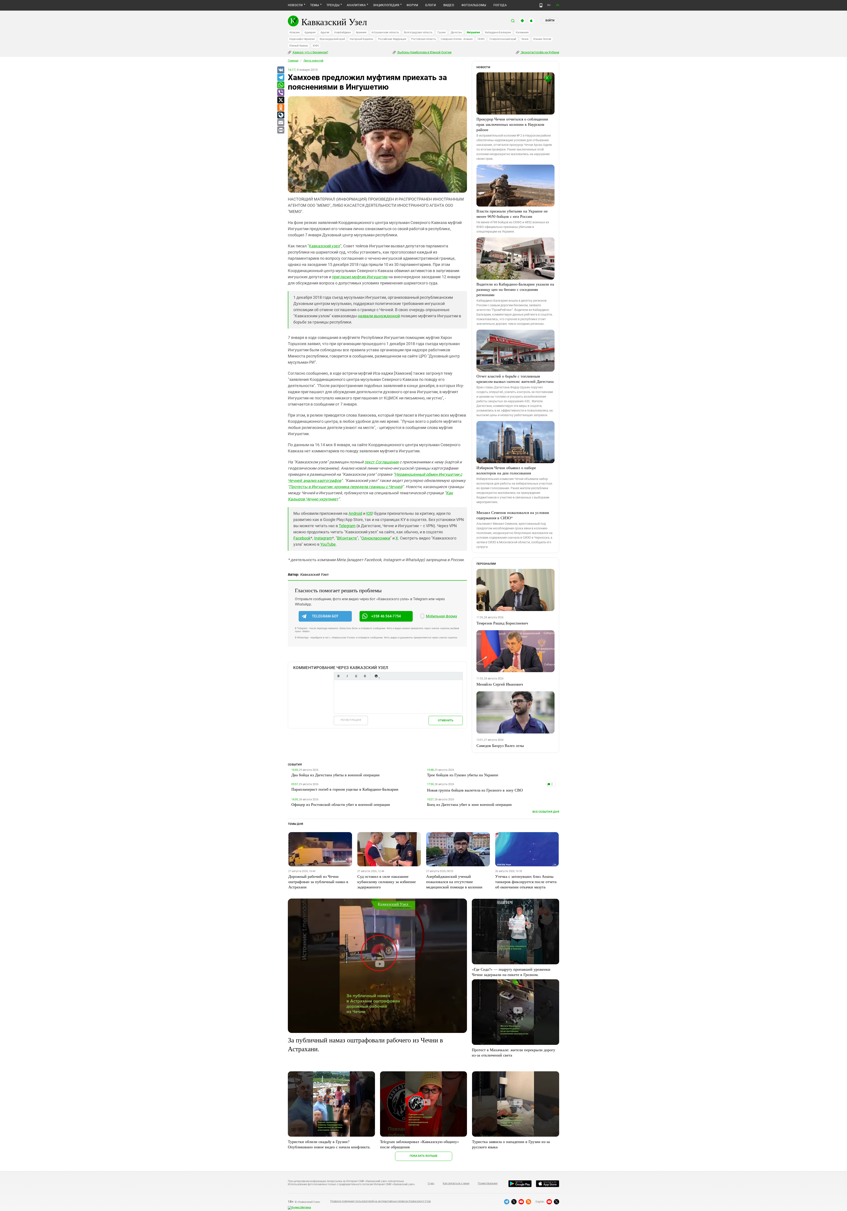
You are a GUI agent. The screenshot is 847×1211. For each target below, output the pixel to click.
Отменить (445, 720)
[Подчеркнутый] (356, 676)
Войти (549, 20)
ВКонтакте (347, 538)
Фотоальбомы (473, 5)
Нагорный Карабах (361, 39)
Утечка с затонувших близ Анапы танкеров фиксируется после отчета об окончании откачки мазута (526, 881)
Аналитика (356, 5)
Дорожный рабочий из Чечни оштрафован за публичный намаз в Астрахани (318, 881)
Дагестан (456, 32)
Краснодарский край (332, 39)
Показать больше (424, 1155)
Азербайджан (342, 32)
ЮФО (316, 45)
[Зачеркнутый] (364, 676)
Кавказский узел (324, 246)
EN (557, 5)
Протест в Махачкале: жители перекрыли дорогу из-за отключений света (513, 1052)
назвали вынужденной (379, 316)
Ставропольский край (502, 39)
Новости (295, 5)
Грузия (441, 32)
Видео (448, 5)
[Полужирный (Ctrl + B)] (338, 676)
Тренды (332, 5)
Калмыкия (522, 32)
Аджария (309, 32)
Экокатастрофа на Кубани (539, 52)
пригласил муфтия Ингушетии (360, 277)
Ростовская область (423, 39)
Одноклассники (375, 538)
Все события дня (545, 811)
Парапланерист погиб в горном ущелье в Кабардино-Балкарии (344, 789)
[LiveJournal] (280, 115)
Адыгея (325, 32)
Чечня (524, 39)
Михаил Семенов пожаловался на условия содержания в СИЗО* (512, 515)
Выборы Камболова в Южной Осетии (424, 52)
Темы (314, 5)
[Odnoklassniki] (280, 107)
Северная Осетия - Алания (456, 39)
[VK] (280, 70)
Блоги (430, 5)
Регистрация (351, 720)
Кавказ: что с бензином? (310, 52)
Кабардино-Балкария (498, 32)
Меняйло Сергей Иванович (499, 684)
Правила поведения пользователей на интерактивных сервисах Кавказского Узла (380, 1201)
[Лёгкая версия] (541, 5)
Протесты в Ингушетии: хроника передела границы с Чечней (345, 486)
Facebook (302, 538)
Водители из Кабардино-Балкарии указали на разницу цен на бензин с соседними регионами (515, 289)
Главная (293, 60)
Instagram (323, 538)
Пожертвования (488, 1183)
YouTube (328, 544)
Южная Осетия (542, 39)
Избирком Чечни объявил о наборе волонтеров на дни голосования (506, 470)
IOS (369, 513)
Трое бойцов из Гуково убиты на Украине (462, 774)
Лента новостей (313, 60)
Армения (361, 32)
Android (355, 513)
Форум (412, 5)
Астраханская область (385, 32)
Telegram (347, 525)
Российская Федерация (392, 39)
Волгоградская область (418, 32)
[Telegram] (280, 77)
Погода (499, 5)
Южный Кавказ (298, 45)
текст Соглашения (381, 462)
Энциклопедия (386, 5)
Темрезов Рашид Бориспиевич (502, 623)
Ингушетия (473, 32)
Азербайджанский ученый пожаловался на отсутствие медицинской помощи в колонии (454, 881)
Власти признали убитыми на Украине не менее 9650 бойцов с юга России (512, 213)
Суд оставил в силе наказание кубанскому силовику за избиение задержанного (386, 881)
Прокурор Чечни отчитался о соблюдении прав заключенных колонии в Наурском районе (512, 124)
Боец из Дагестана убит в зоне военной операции (469, 804)
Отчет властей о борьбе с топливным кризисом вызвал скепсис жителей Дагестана (515, 378)
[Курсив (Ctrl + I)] (347, 676)
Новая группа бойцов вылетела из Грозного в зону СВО (475, 790)
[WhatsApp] (280, 85)
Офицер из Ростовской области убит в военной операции (340, 804)
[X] (280, 100)
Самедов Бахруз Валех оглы (500, 745)
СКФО (481, 39)
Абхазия (294, 32)
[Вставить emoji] (376, 676)
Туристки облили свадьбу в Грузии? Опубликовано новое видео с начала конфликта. (329, 1144)
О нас (431, 1183)
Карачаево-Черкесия (302, 39)
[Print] (280, 130)
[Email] (280, 122)
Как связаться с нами (456, 1183)
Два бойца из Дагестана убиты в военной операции (335, 774)
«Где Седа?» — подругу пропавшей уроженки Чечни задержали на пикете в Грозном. (511, 972)
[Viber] (280, 92)
